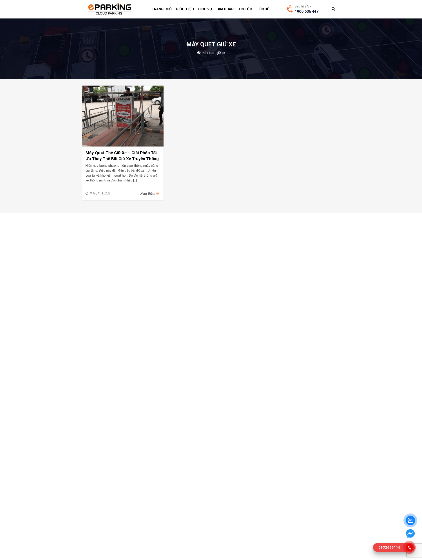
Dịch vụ (205, 9)
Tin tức (245, 9)
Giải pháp (225, 9)
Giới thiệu (185, 9)
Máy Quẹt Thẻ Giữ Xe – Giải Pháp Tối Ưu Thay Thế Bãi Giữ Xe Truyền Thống (122, 155)
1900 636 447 (306, 11)
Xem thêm (148, 194)
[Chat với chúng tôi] (410, 533)
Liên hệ (262, 9)
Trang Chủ (162, 9)
